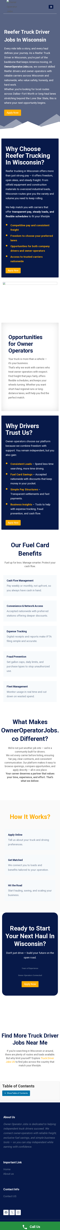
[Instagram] (18, 1212)
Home (6, 1169)
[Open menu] (51, 7)
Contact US (9, 1196)
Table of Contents (17, 1093)
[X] (12, 1212)
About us (8, 1173)
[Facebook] (6, 1212)
